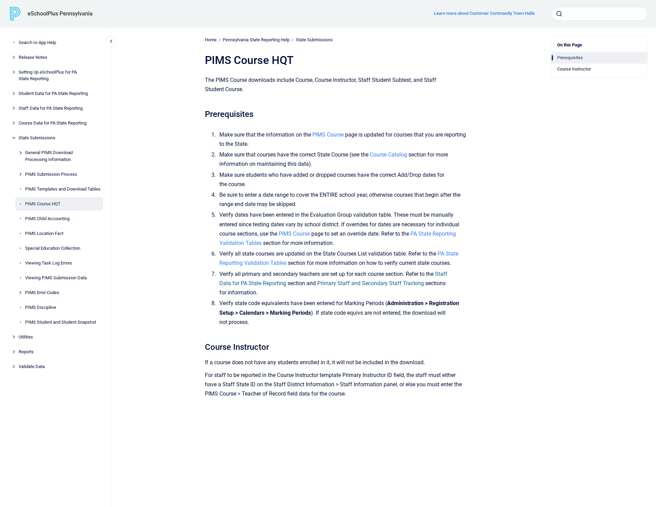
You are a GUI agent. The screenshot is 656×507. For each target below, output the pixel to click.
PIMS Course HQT (43, 203)
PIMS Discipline (40, 307)
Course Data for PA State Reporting (52, 123)
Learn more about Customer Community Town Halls (484, 13)
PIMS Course (328, 134)
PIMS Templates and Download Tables (63, 189)
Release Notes (33, 57)
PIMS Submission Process (51, 174)
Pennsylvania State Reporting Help (256, 39)
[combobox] (599, 13)
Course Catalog (388, 154)
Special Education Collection (52, 248)
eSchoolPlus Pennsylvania (60, 13)
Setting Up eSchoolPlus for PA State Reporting (48, 75)
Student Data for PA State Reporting (53, 93)
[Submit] (559, 13)
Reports (26, 351)
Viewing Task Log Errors (48, 263)
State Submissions (37, 137)
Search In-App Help (37, 42)
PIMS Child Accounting (47, 218)
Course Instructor (574, 69)
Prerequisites (570, 57)
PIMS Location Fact (44, 233)
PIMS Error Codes (42, 292)
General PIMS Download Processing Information (49, 156)
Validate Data (32, 366)
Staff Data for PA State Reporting (51, 108)
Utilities (26, 336)
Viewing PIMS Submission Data (56, 277)
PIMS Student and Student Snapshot (60, 322)
